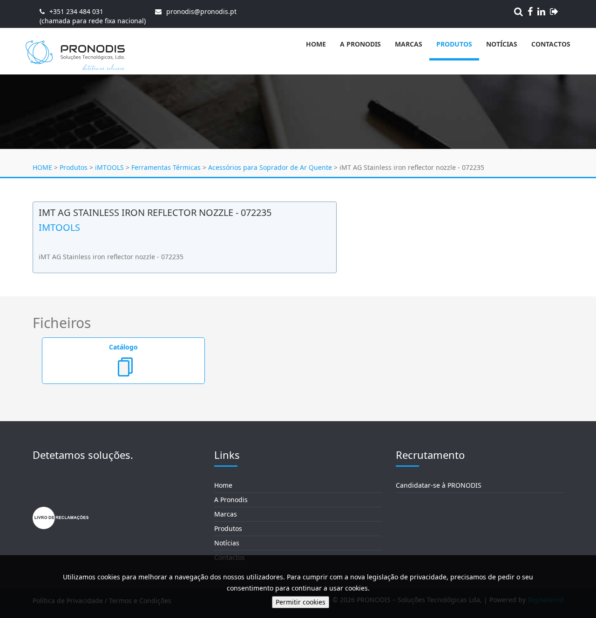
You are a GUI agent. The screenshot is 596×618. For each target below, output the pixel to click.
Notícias (501, 44)
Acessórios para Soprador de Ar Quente (270, 167)
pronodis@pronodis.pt (201, 11)
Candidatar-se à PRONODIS (438, 485)
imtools (59, 227)
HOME (42, 167)
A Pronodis (360, 44)
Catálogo (123, 347)
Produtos (454, 44)
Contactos (550, 44)
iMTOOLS (109, 167)
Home (316, 44)
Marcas (408, 44)
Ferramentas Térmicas (166, 167)
